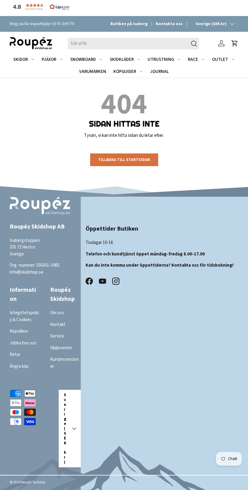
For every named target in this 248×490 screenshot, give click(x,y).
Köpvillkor (19, 331)
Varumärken (92, 71)
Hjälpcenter (61, 348)
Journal (159, 71)
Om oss (57, 313)
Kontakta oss (169, 24)
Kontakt (58, 324)
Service (57, 336)
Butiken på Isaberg (129, 24)
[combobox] (133, 43)
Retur (15, 354)
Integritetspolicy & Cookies (24, 316)
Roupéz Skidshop (33, 482)
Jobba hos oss (23, 343)
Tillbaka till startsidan (124, 160)
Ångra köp (19, 366)
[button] (40, 7)
